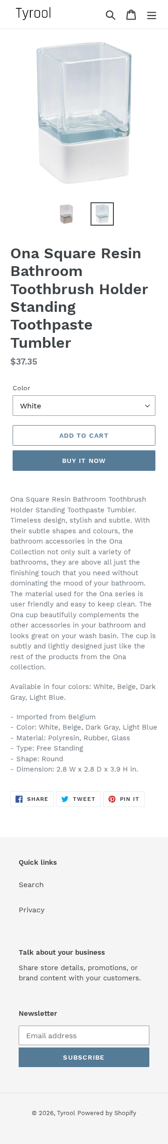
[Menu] (151, 14)
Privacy (32, 909)
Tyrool (66, 1113)
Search (31, 884)
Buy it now (84, 460)
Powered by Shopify (106, 1113)
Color (21, 388)
